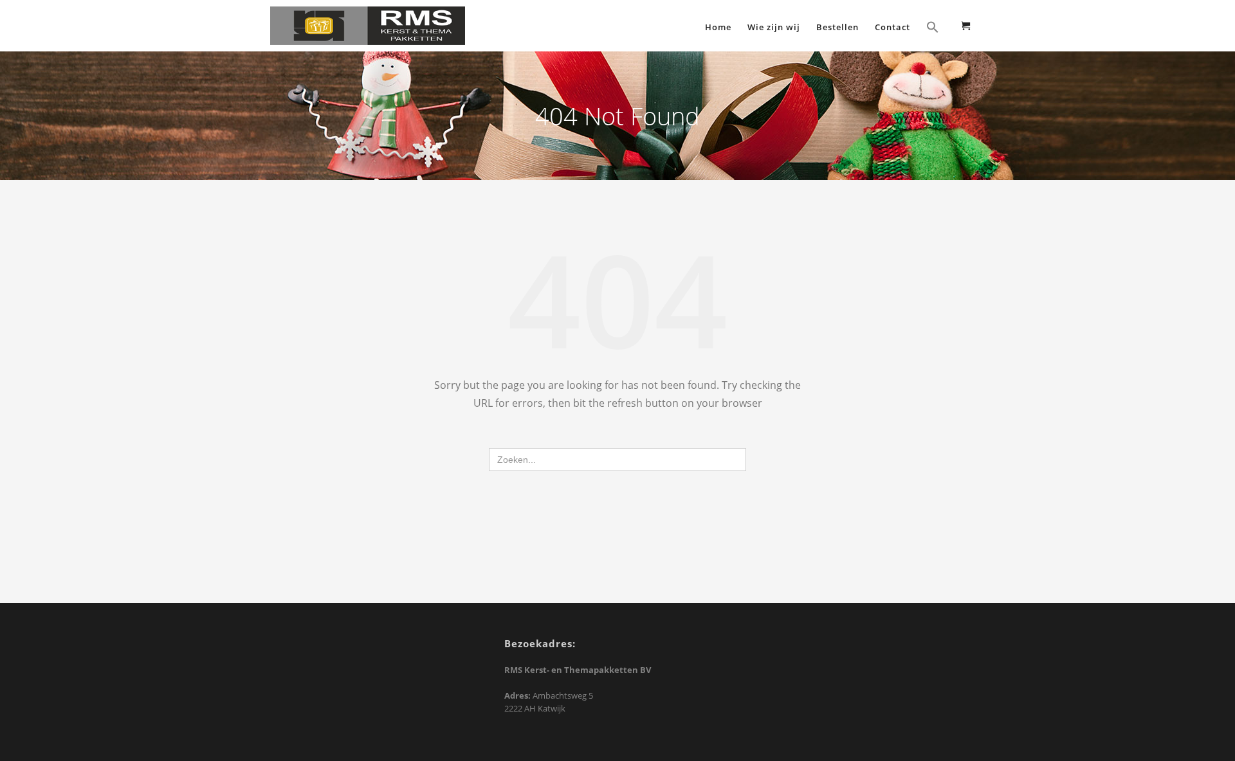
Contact (892, 27)
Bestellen (837, 27)
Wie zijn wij (773, 27)
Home (718, 27)
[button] (932, 29)
